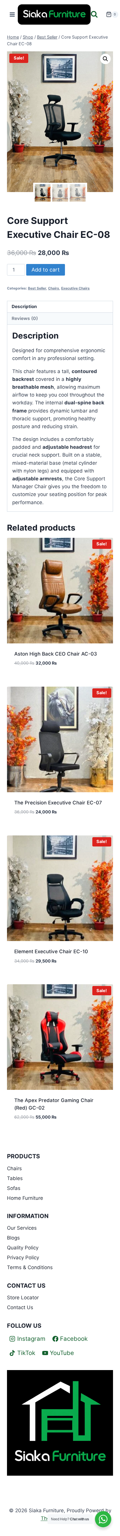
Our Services (22, 1228)
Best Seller (37, 288)
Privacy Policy (23, 1257)
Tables (15, 1178)
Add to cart (45, 270)
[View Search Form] (97, 14)
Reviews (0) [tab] (25, 318)
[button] (105, 59)
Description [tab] (24, 306)
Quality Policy (22, 1248)
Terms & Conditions (30, 1267)
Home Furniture (25, 1198)
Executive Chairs (75, 288)
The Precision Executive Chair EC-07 (58, 803)
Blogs (13, 1238)
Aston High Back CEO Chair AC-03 (55, 654)
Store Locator (23, 1297)
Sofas (13, 1188)
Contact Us (20, 1307)
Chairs (53, 288)
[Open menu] (12, 14)
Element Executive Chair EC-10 (51, 951)
